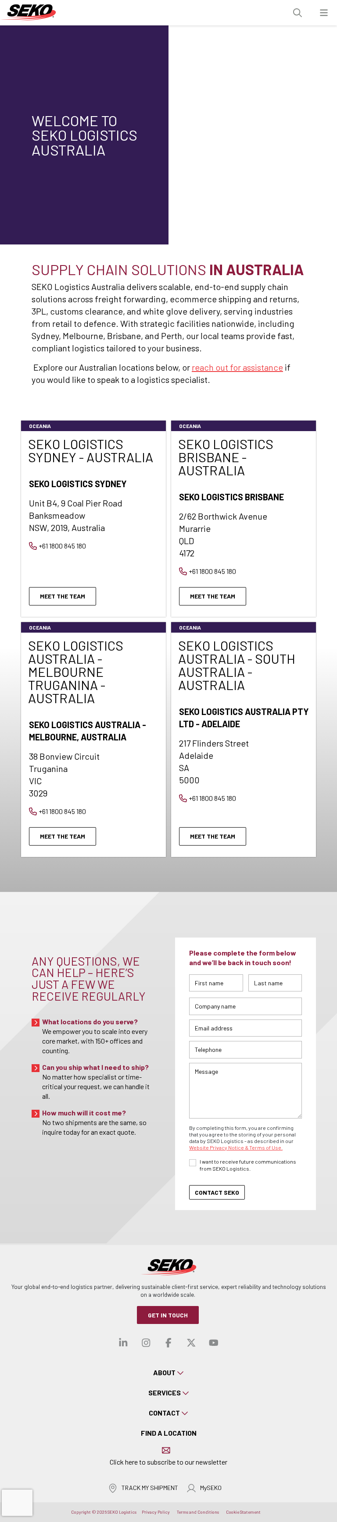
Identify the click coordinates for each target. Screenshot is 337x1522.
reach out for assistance (237, 367)
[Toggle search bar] (297, 13)
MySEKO (211, 1487)
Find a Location (169, 1433)
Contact (164, 1413)
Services (164, 1392)
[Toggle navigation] (323, 13)
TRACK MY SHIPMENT (150, 1487)
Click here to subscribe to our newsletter (168, 1462)
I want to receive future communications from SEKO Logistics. (248, 1165)
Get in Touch (168, 1315)
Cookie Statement (243, 1512)
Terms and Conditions (198, 1512)
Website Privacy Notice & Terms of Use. (236, 1147)
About (164, 1372)
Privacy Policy (156, 1512)
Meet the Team (62, 596)
